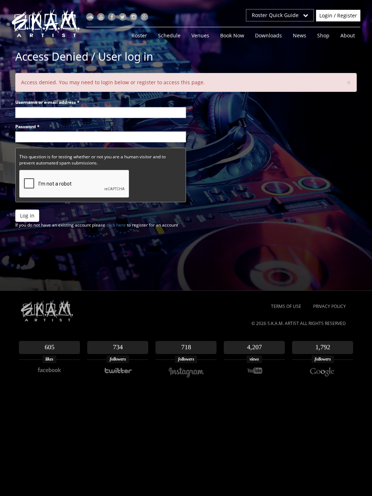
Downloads (268, 35)
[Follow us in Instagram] (133, 17)
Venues (200, 35)
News (299, 35)
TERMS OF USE (286, 306)
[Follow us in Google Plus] (144, 17)
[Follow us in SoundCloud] (90, 17)
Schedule (169, 35)
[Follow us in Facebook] (112, 17)
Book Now (232, 35)
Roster (139, 35)
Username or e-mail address (47, 102)
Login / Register (338, 15)
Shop (323, 35)
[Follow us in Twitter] (122, 17)
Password (27, 126)
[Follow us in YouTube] (101, 17)
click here (116, 225)
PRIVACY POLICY (329, 306)
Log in (27, 215)
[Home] (48, 23)
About (347, 35)
